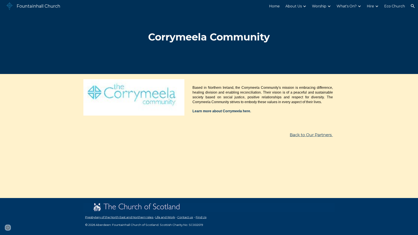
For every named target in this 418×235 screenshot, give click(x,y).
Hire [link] (370, 6)
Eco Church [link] (394, 6)
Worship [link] (319, 6)
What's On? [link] (347, 6)
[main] (209, 37)
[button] (413, 6)
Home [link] (274, 6)
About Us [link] (293, 6)
